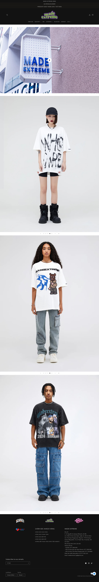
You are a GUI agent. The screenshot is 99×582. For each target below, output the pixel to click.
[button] (7, 14)
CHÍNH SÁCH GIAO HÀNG (41, 532)
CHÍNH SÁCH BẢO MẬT (40, 539)
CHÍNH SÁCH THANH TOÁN (41, 534)
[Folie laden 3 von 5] (48, 234)
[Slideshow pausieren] (58, 233)
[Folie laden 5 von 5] (52, 234)
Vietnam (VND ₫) (10, 575)
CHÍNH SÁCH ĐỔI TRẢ (40, 536)
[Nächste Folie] (55, 233)
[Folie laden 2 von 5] (46, 234)
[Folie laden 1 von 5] (44, 234)
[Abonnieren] (28, 563)
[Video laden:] (49, 60)
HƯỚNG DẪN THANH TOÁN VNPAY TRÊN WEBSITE (47, 541)
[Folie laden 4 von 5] (50, 234)
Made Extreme (83, 576)
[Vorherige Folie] (40, 233)
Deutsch (20, 575)
